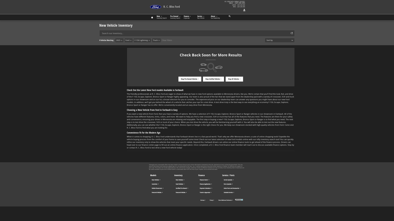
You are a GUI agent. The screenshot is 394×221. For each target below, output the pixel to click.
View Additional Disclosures (225, 200)
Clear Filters (167, 40)
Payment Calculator (205, 188)
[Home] (155, 5)
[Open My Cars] (243, 10)
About (215, 17)
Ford (127, 40)
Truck (155, 40)
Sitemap (202, 200)
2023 (118, 40)
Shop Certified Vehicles (212, 79)
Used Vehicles (179, 184)
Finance (187, 17)
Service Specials (228, 180)
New (162, 17)
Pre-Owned (175, 17)
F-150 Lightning (141, 40)
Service (200, 17)
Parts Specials (228, 184)
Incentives (155, 184)
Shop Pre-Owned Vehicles (189, 79)
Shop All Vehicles (233, 79)
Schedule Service (228, 192)
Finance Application (205, 184)
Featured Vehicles (157, 192)
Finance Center (204, 180)
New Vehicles (155, 180)
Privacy (211, 200)
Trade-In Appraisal (205, 192)
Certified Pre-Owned (181, 188)
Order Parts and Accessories (231, 188)
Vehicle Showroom (157, 188)
